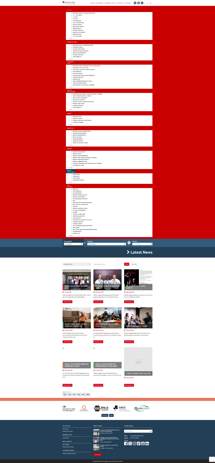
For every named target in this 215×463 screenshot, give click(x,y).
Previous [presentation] (104, 415)
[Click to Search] (151, 244)
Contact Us (120, 3)
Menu (64, 7)
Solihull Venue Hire (68, 431)
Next (88, 394)
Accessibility (100, 3)
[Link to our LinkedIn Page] (147, 445)
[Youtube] (143, 445)
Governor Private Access (69, 453)
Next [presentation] (111, 415)
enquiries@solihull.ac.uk (134, 436)
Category (90, 241)
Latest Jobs (66, 438)
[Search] (149, 431)
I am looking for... (68, 244)
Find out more (67, 301)
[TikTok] (138, 445)
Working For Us (110, 3)
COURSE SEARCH (128, 426)
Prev (65, 394)
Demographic (68, 241)
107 (83, 394)
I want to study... (92, 244)
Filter (126, 264)
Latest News (97, 454)
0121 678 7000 (131, 438)
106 (79, 394)
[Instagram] (134, 445)
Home (92, 3)
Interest (134, 241)
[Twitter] (130, 445)
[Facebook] (126, 445)
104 (70, 394)
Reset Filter (134, 264)
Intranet (128, 3)
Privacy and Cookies (68, 447)
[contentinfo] (77, 284)
